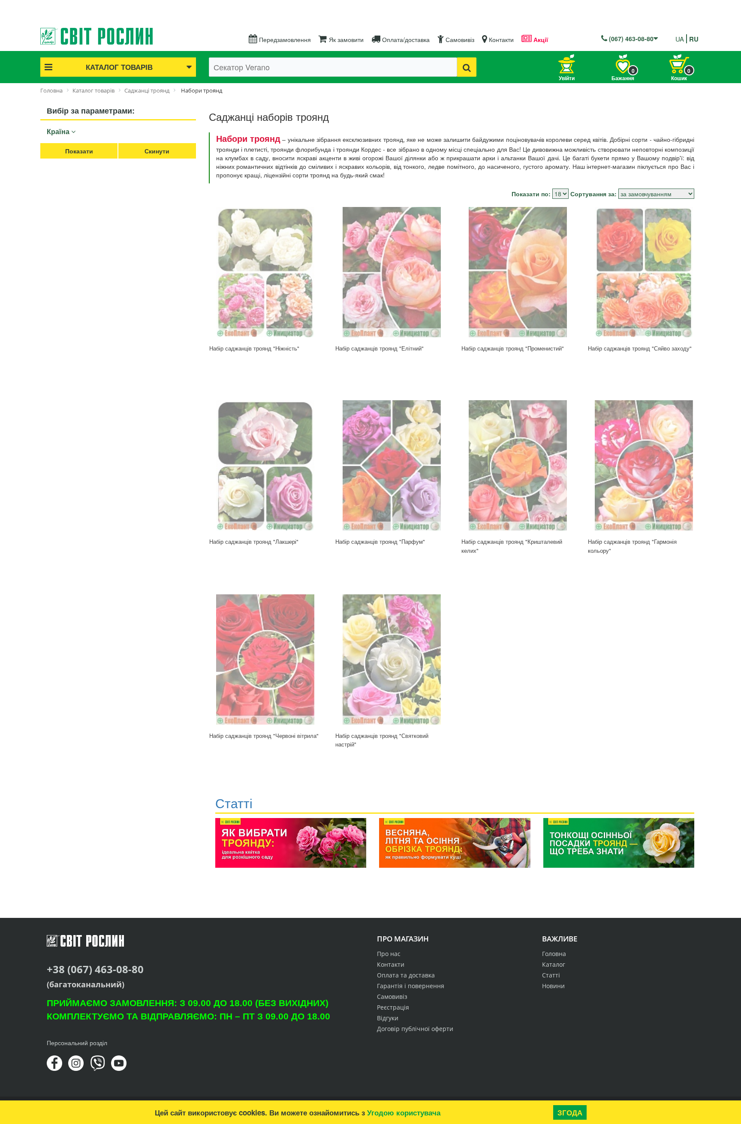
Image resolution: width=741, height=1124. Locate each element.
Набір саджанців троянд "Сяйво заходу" (640, 348)
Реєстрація (393, 1007)
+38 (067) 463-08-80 (95, 969)
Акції (540, 39)
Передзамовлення (284, 39)
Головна (554, 954)
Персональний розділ (77, 1042)
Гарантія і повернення (410, 986)
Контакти (500, 39)
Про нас (389, 954)
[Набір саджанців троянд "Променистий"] (517, 272)
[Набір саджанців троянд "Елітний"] (391, 272)
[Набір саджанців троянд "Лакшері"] (265, 465)
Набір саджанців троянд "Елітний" (379, 348)
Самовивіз (459, 39)
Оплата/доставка (405, 39)
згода (569, 1112)
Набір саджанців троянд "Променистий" (512, 348)
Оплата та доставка (406, 975)
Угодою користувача (403, 1112)
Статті (551, 975)
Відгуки (387, 1018)
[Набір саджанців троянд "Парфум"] (391, 465)
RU (694, 39)
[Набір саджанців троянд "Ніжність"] (265, 272)
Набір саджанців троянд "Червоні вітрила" (264, 735)
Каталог (553, 964)
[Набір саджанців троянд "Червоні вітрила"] (265, 659)
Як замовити (345, 39)
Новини (553, 986)
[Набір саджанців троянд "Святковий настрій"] (391, 659)
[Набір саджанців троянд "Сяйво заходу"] (644, 272)
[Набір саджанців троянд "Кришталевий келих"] (517, 465)
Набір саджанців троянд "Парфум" (380, 541)
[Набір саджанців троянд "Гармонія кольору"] (644, 465)
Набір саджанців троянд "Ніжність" (254, 348)
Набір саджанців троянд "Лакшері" (253, 541)
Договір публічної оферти (415, 1029)
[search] (466, 67)
